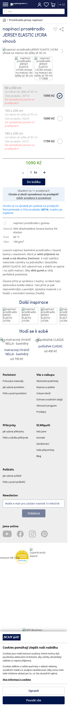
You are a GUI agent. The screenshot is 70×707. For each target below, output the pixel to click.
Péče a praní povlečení (14, 393)
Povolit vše (33, 700)
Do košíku (34, 182)
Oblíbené (46, 5)
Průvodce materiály (13, 381)
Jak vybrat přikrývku (13, 431)
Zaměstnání (42, 443)
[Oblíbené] (55, 29)
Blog (38, 456)
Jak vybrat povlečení (13, 387)
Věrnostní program (46, 405)
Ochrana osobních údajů (49, 399)
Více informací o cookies (17, 679)
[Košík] (53, 5)
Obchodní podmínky (47, 381)
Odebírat (34, 513)
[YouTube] (7, 534)
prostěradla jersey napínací (26, 20)
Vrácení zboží (43, 393)
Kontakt (40, 437)
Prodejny (41, 411)
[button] (5, 51)
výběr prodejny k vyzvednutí (33, 198)
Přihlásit (39, 4)
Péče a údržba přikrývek (15, 437)
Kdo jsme (41, 431)
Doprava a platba (45, 387)
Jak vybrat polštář (12, 475)
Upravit (34, 691)
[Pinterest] (44, 534)
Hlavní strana (4, 20)
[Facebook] (20, 534)
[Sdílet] (62, 29)
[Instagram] (32, 534)
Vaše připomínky (45, 450)
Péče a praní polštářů (14, 482)
